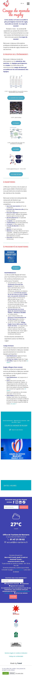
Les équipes (16, 123)
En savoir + (16, 268)
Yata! (19, 663)
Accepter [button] (5, 673)
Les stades (16, 149)
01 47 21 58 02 (17, 539)
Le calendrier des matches (16, 98)
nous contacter (18, 570)
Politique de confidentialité (16, 656)
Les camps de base (16, 174)
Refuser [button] (12, 673)
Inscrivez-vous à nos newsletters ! (16, 578)
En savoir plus (19, 673)
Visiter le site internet (17, 430)
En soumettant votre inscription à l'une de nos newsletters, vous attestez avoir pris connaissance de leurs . (16, 590)
